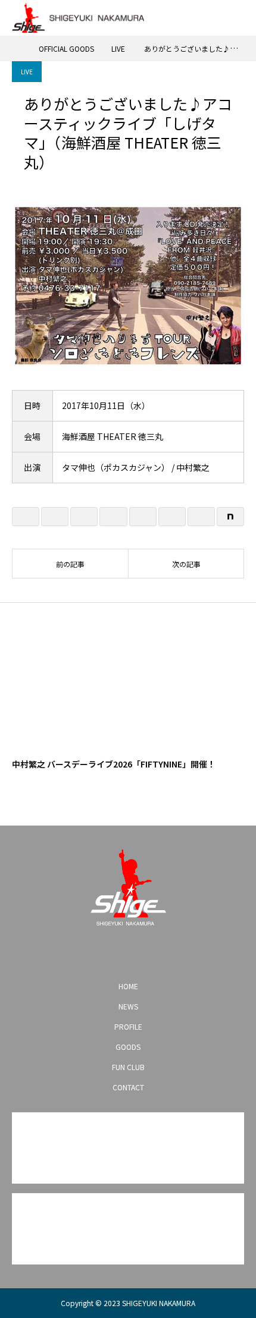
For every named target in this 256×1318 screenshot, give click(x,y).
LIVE (27, 71)
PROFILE (128, 1026)
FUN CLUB (128, 1067)
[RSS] (166, 952)
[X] (109, 952)
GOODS (128, 1047)
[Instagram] (90, 952)
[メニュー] (238, 18)
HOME (128, 986)
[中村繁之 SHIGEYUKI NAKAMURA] (128, 888)
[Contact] (147, 952)
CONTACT (128, 1087)
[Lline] (113, 516)
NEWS (128, 1006)
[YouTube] (128, 952)
